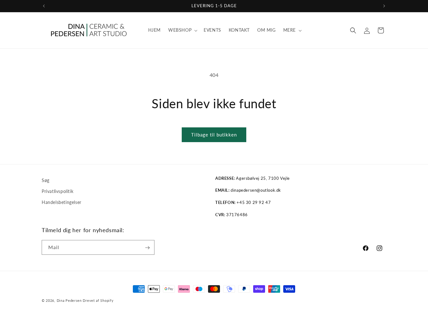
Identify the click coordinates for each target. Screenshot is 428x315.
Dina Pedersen (69, 300)
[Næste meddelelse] (384, 6)
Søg (46, 180)
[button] (182, 30)
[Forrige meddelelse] (44, 6)
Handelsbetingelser (61, 202)
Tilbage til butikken (214, 134)
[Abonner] (147, 247)
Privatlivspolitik (57, 191)
